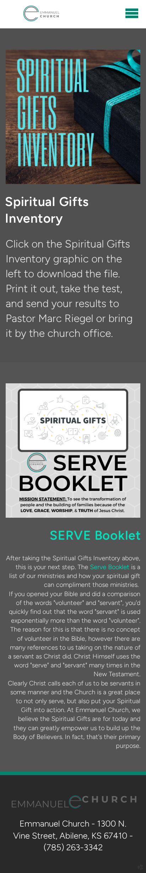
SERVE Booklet (95, 535)
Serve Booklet (109, 567)
